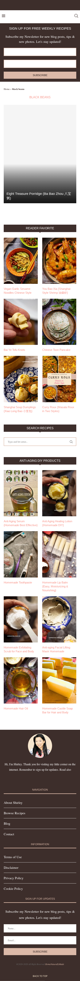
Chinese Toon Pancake (56, 349)
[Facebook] (35, 5)
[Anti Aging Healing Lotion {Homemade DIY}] (59, 493)
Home (7, 89)
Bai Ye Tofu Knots (14, 349)
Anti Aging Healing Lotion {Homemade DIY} (57, 523)
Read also (65, 769)
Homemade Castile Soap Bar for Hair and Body (57, 710)
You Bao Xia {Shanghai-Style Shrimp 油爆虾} (56, 290)
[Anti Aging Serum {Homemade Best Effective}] (21, 493)
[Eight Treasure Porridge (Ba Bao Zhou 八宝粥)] (40, 154)
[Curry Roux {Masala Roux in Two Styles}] (59, 379)
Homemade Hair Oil (16, 708)
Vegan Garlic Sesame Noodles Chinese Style (17, 290)
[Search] (76, 15)
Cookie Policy (13, 888)
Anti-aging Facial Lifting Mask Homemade (56, 649)
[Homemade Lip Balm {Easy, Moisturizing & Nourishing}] (59, 554)
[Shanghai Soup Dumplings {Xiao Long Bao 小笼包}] (21, 379)
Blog (7, 823)
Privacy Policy (13, 878)
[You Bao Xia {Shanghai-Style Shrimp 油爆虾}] (59, 261)
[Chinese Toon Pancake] (59, 322)
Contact (9, 834)
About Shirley (13, 802)
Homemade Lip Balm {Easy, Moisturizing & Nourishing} (55, 586)
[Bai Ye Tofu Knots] (21, 322)
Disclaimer (11, 867)
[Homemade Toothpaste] (21, 554)
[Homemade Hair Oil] (21, 680)
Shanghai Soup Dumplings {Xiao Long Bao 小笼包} (20, 409)
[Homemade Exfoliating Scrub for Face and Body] (21, 619)
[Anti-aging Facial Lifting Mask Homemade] (59, 619)
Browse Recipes (14, 813)
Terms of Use (13, 857)
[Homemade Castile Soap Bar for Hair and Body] (59, 680)
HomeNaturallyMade (54, 964)
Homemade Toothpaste (18, 582)
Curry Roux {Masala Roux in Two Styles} (58, 409)
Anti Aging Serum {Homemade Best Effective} (21, 523)
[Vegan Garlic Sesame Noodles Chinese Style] (21, 261)
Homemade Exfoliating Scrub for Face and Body (19, 649)
